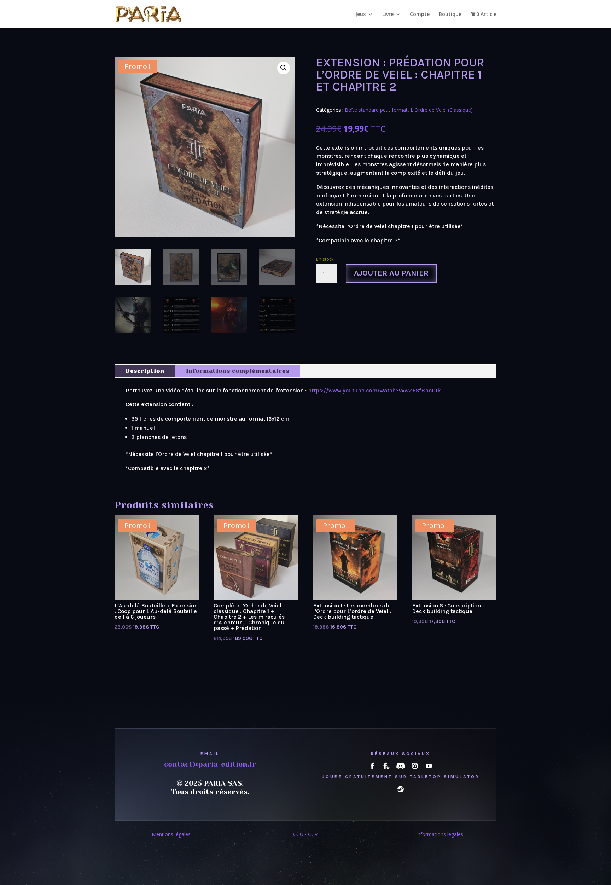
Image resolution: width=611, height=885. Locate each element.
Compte (420, 14)
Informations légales (439, 834)
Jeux (360, 14)
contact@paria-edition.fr (210, 764)
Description (145, 371)
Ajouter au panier (391, 273)
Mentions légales (171, 834)
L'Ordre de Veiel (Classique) (442, 109)
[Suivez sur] (372, 765)
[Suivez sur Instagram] (414, 765)
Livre (388, 14)
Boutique (450, 14)
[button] (283, 68)
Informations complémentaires (237, 371)
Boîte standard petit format (376, 109)
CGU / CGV (305, 834)
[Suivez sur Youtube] (429, 765)
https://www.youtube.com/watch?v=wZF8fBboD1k (374, 390)
